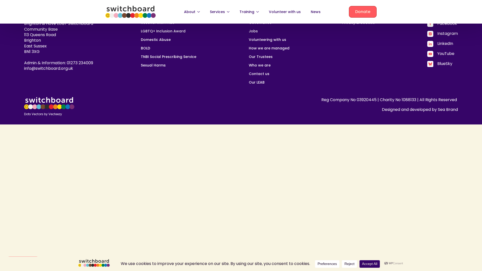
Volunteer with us (285, 11)
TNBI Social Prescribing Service (168, 57)
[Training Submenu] (259, 12)
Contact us (259, 74)
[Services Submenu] (229, 12)
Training (246, 11)
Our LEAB (257, 83)
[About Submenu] (200, 12)
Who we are (260, 65)
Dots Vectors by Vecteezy (43, 114)
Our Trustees (261, 57)
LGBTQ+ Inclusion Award (163, 31)
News (316, 11)
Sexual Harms (153, 65)
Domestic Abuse (156, 40)
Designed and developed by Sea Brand (420, 109)
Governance (260, 23)
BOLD (145, 48)
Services (217, 11)
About (189, 11)
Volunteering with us (267, 40)
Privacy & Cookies (358, 23)
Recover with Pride (157, 23)
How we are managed (269, 48)
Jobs (253, 31)
